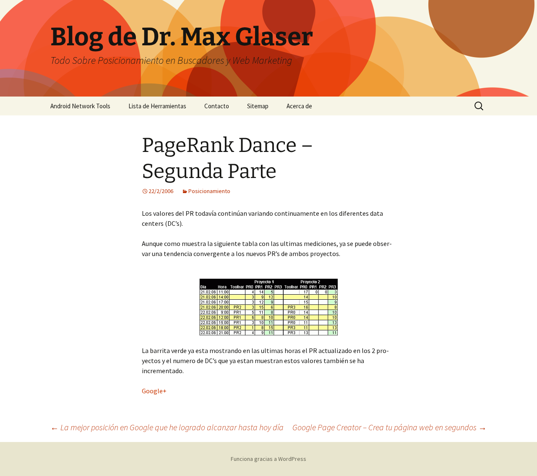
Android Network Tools (80, 106)
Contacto (216, 106)
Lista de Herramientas (157, 106)
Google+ (154, 391)
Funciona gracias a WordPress (268, 459)
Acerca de (299, 106)
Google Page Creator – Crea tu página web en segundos (389, 427)
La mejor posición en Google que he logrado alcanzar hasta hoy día (167, 427)
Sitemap (257, 106)
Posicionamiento (209, 191)
